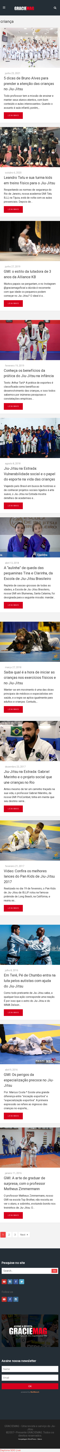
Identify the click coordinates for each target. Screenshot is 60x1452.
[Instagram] (10, 1281)
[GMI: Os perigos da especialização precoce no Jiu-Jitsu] (30, 1044)
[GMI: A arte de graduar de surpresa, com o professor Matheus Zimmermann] (30, 1148)
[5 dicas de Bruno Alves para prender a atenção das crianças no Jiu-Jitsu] (30, 48)
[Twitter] (21, 1281)
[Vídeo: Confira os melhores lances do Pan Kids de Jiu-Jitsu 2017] (30, 840)
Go (54, 1271)
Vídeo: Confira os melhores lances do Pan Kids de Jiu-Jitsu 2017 (29, 876)
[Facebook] (15, 1281)
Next (22, 1234)
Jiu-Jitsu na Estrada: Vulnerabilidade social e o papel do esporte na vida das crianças (29, 473)
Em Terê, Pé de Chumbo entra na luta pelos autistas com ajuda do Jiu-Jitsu (30, 980)
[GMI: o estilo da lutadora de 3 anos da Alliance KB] (30, 241)
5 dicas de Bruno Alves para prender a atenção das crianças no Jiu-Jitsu (29, 83)
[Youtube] (4, 1281)
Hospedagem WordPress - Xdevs (30, 1439)
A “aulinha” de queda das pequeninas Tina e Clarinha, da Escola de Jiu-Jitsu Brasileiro (28, 573)
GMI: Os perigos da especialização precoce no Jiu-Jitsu (29, 1080)
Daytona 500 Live (10, 1450)
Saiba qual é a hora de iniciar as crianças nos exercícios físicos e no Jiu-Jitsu (30, 677)
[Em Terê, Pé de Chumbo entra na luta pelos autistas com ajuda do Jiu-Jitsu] (30, 945)
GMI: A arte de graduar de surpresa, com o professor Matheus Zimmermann (24, 1183)
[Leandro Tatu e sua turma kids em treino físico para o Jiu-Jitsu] (30, 147)
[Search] (55, 7)
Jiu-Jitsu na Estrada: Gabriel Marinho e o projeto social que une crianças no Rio (28, 777)
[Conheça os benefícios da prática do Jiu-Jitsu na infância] (30, 340)
